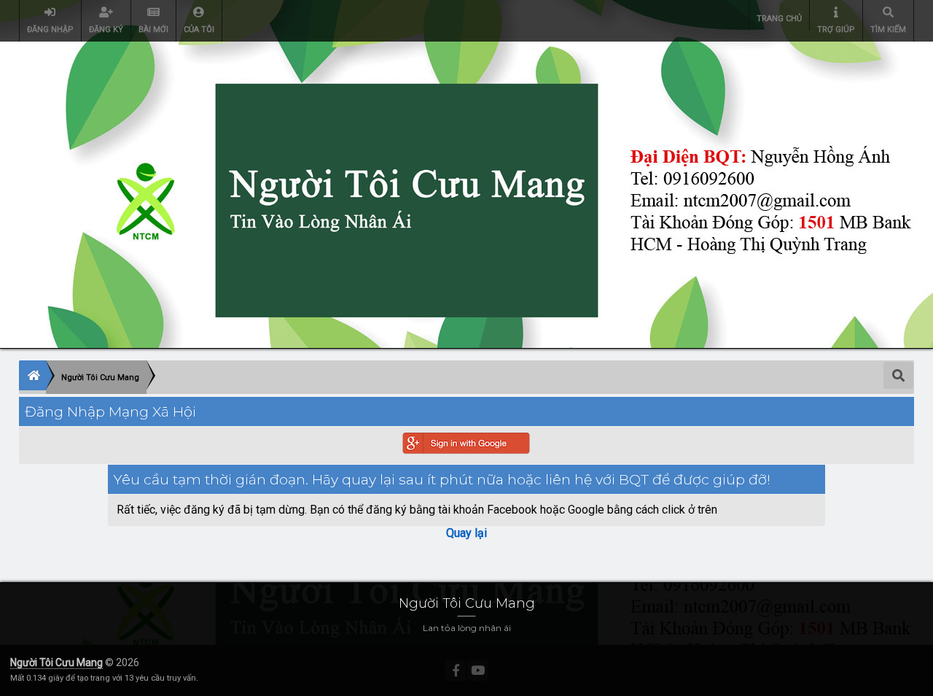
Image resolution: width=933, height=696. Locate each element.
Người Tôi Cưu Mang (56, 662)
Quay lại (466, 533)
